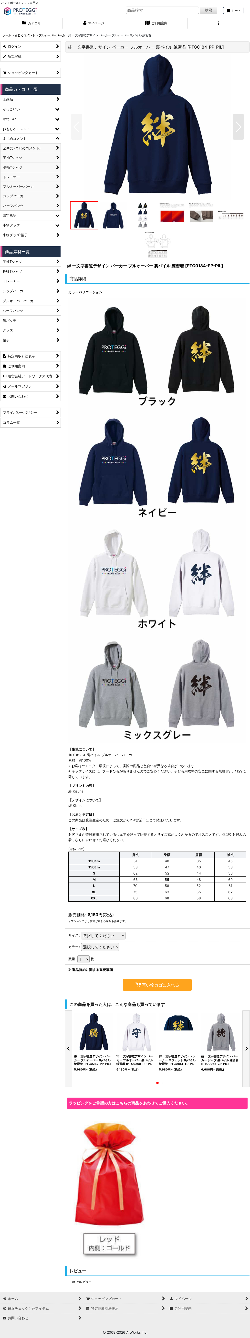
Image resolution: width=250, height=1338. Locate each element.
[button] (219, 23)
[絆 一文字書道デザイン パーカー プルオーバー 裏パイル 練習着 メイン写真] (157, 127)
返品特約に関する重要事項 (92, 969)
